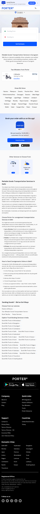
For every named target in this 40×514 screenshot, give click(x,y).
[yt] (20, 500)
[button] (20, 12)
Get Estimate (20, 44)
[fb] (3, 500)
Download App (20, 140)
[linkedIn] (15, 500)
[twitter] (7, 500)
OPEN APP (32, 3)
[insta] (11, 500)
